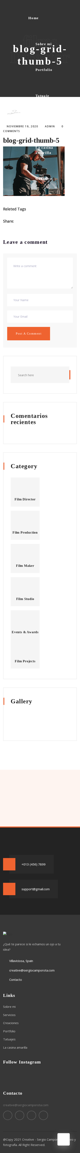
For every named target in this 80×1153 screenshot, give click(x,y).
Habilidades (46, 122)
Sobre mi (43, 44)
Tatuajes (9, 1039)
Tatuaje (42, 96)
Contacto (43, 179)
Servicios (9, 1015)
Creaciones (11, 1023)
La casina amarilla (44, 150)
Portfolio (43, 70)
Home (33, 18)
